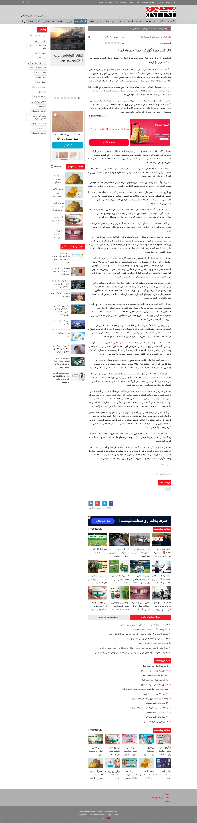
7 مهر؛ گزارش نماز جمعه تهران (156, 712)
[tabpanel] (67, 46)
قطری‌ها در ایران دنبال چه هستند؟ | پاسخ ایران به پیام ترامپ (144, 624)
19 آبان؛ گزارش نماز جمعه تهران (155, 693)
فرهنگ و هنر (80, 21)
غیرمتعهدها (94, 210)
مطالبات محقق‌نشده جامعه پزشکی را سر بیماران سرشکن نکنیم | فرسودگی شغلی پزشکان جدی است (129, 652)
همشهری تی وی (120, 2)
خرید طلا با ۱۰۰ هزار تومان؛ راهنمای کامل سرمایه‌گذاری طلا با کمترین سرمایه (62, 363)
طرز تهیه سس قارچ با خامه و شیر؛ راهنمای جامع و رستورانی (61, 348)
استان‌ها (60, 21)
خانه (170, 21)
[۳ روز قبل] (78, 349)
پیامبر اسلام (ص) (121, 101)
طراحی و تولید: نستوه (97, 818)
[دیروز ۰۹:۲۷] (78, 256)
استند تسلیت (40, 77)
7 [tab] (58, 98)
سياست (147, 21)
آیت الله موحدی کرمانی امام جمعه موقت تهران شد (148, 707)
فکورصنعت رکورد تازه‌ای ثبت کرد (61, 322)
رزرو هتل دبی (40, 128)
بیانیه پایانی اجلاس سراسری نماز (155, 675)
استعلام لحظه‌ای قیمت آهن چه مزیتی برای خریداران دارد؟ (61, 283)
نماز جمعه (114, 69)
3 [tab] (71, 98)
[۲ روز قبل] (78, 284)
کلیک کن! (67, 145)
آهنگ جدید (41, 82)
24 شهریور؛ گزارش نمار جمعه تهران (154, 684)
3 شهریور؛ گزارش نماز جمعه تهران (155, 666)
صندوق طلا (41, 106)
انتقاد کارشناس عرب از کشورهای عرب (153, 643)
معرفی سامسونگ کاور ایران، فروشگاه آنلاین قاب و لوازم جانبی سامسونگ (61, 378)
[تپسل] (90, 116)
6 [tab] (61, 98)
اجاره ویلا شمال (40, 53)
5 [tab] (65, 98)
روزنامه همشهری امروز (167, 2)
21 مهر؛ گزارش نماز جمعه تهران (156, 703)
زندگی (99, 21)
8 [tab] (54, 98)
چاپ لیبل (42, 91)
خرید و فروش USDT (38, 35)
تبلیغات (167, 801)
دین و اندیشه (144, 37)
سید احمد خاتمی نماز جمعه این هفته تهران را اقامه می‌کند (145, 689)
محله (107, 21)
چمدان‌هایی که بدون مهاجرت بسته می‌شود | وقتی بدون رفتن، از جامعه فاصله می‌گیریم (134, 648)
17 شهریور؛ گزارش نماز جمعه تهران (154, 680)
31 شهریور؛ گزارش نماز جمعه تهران (143, 50)
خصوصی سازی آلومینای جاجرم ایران (60, 295)
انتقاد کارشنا (162, 28)
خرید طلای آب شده (38, 67)
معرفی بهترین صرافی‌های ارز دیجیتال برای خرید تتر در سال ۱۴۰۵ (61, 258)
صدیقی (140, 69)
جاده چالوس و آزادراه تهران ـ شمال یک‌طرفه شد (149, 629)
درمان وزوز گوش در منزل (62, 335)
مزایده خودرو (41, 72)
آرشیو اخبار (158, 21)
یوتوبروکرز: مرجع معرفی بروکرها (39, 117)
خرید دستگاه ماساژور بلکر (37, 47)
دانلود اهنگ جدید (39, 123)
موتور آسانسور (40, 40)
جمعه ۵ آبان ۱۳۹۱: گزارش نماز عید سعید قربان (149, 698)
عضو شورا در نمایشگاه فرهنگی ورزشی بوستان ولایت (147, 638)
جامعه (122, 21)
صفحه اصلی (167, 37)
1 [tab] (78, 98)
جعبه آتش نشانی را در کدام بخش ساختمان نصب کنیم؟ (61, 271)
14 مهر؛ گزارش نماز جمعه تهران (156, 717)
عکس (38, 21)
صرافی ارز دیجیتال (39, 101)
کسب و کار (28, 21)
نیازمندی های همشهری (149, 2)
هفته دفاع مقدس (121, 343)
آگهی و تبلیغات (134, 2)
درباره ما (166, 793)
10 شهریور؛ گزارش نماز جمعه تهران (154, 670)
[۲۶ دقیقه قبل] (67, 38)
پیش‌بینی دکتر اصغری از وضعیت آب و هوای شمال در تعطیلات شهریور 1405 (60, 310)
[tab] (150, 617)
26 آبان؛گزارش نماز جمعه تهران (156, 721)
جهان (138, 21)
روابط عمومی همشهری (105, 2)
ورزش (69, 21)
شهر (114, 21)
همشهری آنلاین (159, 12)
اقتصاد (130, 21)
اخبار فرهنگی (156, 37)
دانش (91, 21)
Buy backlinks (40, 96)
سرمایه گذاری (109, 142)
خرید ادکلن (41, 57)
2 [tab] (75, 98)
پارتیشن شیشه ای (39, 111)
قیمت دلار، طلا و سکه (161, 797)
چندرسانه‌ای (49, 21)
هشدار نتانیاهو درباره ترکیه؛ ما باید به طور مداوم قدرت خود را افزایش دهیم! (138, 634)
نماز (168, 488)
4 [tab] (68, 98)
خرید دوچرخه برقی (39, 87)
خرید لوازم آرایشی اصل (37, 62)
